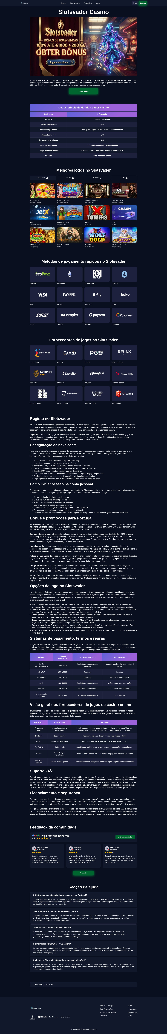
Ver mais (83, 873)
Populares (41, 178)
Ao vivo (68, 178)
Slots (123, 178)
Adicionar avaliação (125, 837)
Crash (95, 178)
